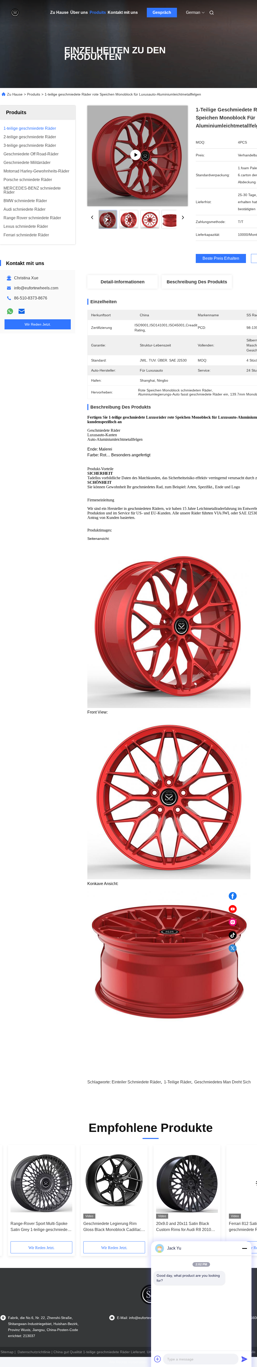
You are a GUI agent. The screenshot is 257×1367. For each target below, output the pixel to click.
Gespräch (162, 12)
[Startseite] (15, 12)
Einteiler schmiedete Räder (136, 1082)
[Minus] (244, 1248)
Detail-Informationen (123, 281)
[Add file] (157, 1358)
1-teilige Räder (177, 1082)
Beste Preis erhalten (221, 258)
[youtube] (232, 909)
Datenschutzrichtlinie (34, 1352)
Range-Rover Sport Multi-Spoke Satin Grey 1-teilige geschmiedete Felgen (41, 1227)
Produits (98, 12)
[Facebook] (232, 896)
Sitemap (7, 1352)
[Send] (244, 1358)
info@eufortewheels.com (36, 288)
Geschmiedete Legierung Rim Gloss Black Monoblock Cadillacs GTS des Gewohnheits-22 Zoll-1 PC (113, 1227)
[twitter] (232, 948)
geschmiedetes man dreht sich (222, 1082)
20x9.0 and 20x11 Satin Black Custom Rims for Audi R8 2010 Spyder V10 (183, 1227)
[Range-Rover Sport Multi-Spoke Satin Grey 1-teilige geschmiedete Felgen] (41, 1183)
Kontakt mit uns (123, 12)
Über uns (79, 12)
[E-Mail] (22, 311)
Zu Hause (59, 12)
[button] (33, 1195)
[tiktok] (232, 935)
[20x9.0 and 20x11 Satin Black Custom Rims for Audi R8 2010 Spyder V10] (187, 1183)
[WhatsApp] (10, 311)
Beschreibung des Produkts (197, 281)
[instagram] (232, 922)
